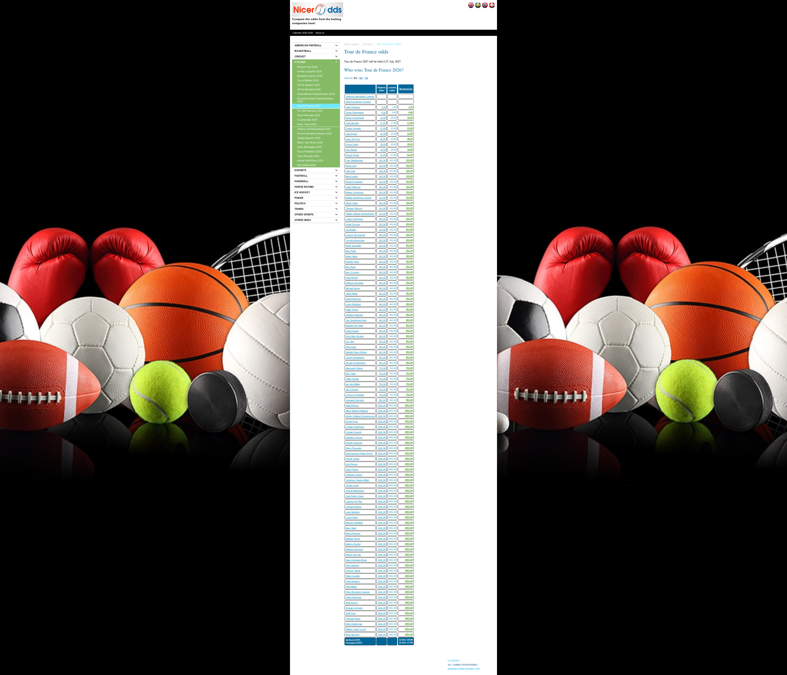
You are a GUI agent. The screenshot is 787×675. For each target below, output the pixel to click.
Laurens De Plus (354, 501)
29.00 (383, 144)
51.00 (383, 155)
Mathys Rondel (353, 544)
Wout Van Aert (352, 634)
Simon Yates (352, 203)
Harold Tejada (352, 459)
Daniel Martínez (353, 299)
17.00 (383, 123)
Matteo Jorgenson (355, 192)
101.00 (382, 160)
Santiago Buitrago (354, 315)
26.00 (383, 139)
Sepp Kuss (351, 347)
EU (355, 78)
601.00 (382, 357)
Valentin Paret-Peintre (356, 352)
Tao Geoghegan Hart (356, 320)
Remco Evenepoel (355, 118)
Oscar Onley (352, 144)
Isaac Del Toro (353, 139)
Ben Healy (351, 267)
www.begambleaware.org (464, 669)
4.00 (383, 112)
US (366, 78)
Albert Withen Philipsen (357, 411)
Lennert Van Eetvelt (355, 235)
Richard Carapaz (354, 182)
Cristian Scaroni (353, 432)
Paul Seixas (351, 150)
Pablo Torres (352, 309)
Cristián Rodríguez (355, 427)
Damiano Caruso (354, 437)
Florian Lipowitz (353, 128)
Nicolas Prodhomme (356, 363)
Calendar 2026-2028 (302, 33)
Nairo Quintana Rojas (356, 560)
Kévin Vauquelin (353, 245)
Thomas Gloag (353, 618)
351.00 (382, 293)
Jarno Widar (352, 293)
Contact (454, 660)
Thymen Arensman (355, 240)
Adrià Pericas (352, 405)
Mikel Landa (351, 176)
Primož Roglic (352, 155)
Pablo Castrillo (353, 576)
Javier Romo (352, 469)
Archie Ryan (352, 421)
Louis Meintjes (353, 512)
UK (361, 78)
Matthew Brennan (354, 549)
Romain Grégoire (354, 608)
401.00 (382, 299)
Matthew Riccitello (354, 283)
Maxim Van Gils (353, 554)
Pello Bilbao (351, 586)
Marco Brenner (353, 533)
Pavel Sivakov (353, 581)
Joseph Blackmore (355, 491)
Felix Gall (350, 171)
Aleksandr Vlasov (354, 368)
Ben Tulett (351, 373)
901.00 (382, 400)
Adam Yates (351, 256)
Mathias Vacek (353, 539)
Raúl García (352, 602)
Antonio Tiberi (352, 261)
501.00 (382, 325)
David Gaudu (352, 331)
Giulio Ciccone (353, 224)
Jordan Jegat (352, 485)
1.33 (383, 107)
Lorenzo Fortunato (355, 395)
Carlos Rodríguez (354, 219)
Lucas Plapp (352, 517)
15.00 (383, 118)
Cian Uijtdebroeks (354, 160)
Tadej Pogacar (353, 107)
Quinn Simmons (353, 597)
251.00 (382, 245)
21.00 (383, 128)
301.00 (382, 256)
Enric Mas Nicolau (355, 336)
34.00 (383, 150)
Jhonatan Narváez (355, 400)
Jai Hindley (351, 229)
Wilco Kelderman (354, 624)
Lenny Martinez (353, 304)
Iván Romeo (352, 464)
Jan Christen (352, 389)
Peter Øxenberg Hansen (358, 592)
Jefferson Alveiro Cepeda (358, 102)
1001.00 (382, 405)
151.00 (382, 187)
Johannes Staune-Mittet (357, 480)
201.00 (382, 219)
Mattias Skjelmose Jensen (359, 198)
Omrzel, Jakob (353, 570)
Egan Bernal (352, 277)
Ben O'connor (352, 272)
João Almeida (352, 123)
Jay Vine (350, 341)
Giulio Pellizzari (353, 187)
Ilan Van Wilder (353, 384)
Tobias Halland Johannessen (360, 213)
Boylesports (406, 89)
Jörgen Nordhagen (355, 357)
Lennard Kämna (353, 507)
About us (320, 33)
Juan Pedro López (355, 496)
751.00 (382, 368)
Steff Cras (351, 613)
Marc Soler (351, 528)
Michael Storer (353, 288)
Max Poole (351, 251)
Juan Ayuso (351, 134)
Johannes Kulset (354, 475)
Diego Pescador (354, 448)
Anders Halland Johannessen (360, 416)
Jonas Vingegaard (355, 112)
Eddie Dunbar (352, 379)
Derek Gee (351, 166)
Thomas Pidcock (354, 208)
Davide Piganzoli (354, 443)
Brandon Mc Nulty (354, 325)
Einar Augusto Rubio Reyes (359, 453)
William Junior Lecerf (356, 629)
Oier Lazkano (352, 565)
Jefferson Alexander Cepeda (360, 96)
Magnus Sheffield (354, 523)
